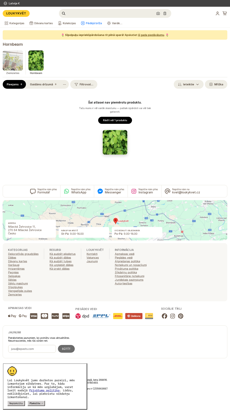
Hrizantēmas (16, 268)
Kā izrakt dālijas (60, 268)
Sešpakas (14, 276)
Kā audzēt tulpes (61, 261)
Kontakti (92, 254)
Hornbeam (13, 44)
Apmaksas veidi (124, 254)
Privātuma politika (44, 390)
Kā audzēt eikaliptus (63, 254)
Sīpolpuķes (15, 287)
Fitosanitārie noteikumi (129, 276)
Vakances (93, 257)
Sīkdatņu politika (126, 272)
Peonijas (13, 272)
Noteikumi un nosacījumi (131, 265)
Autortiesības (123, 283)
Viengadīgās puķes (20, 291)
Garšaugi (13, 265)
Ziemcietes (15, 294)
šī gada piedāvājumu (151, 35)
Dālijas (12, 257)
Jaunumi (92, 261)
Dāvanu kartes (17, 261)
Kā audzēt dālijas (60, 257)
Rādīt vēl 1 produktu (115, 120)
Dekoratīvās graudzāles (23, 254)
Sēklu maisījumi (18, 283)
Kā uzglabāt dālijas (61, 265)
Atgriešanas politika (127, 261)
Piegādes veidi (124, 257)
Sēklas (12, 279)
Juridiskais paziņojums (129, 279)
